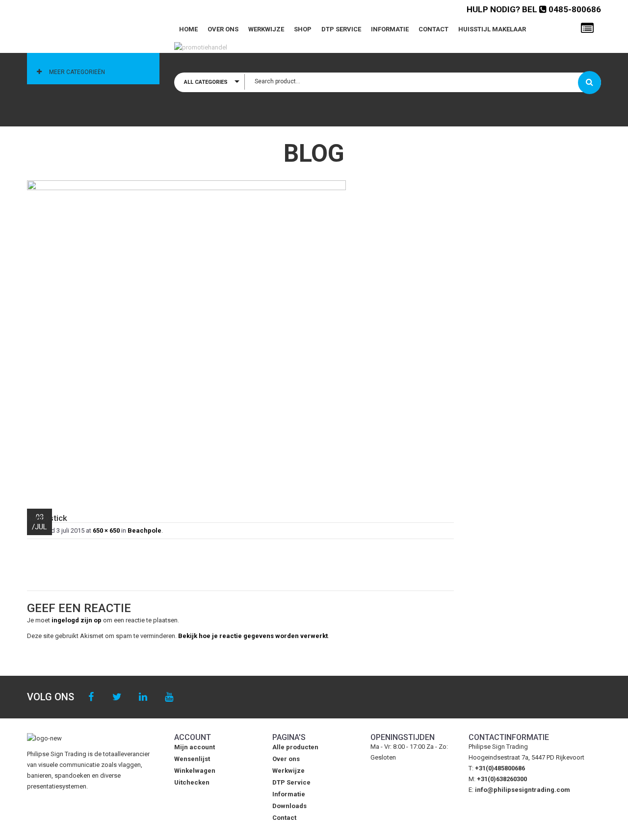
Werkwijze (266, 29)
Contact (433, 29)
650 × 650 (106, 530)
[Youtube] (169, 697)
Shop (303, 29)
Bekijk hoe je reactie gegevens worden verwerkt (253, 636)
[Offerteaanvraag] (587, 28)
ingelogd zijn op (77, 620)
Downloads (289, 806)
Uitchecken (191, 782)
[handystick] (240, 339)
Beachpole (144, 530)
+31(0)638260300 (502, 779)
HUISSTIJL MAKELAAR (492, 29)
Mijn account (194, 747)
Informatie (390, 29)
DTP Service (341, 29)
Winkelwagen (194, 770)
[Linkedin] (143, 697)
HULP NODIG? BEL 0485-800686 (534, 9)
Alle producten (295, 747)
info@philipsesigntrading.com (522, 789)
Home (188, 29)
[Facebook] (91, 697)
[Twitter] (117, 697)
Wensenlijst (192, 759)
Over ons (223, 29)
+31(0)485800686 (500, 768)
